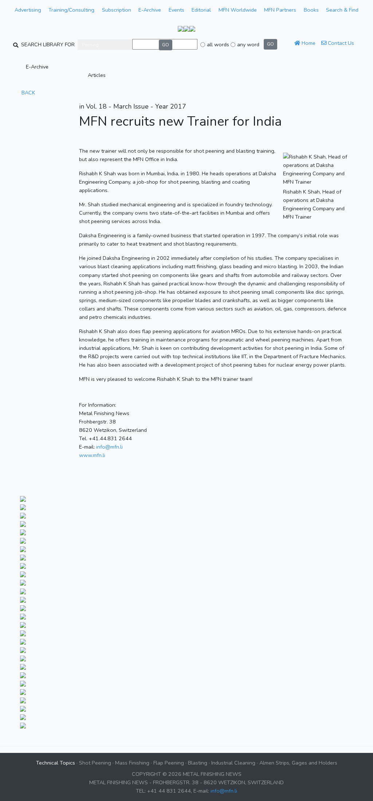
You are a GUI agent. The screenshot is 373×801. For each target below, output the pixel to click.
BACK (27, 92)
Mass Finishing (132, 762)
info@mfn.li (109, 446)
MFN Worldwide (238, 9)
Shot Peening (95, 762)
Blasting (197, 762)
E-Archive (149, 9)
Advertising (28, 9)
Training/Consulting (71, 9)
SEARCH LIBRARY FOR (48, 44)
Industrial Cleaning (233, 762)
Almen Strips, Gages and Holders (298, 762)
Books (311, 9)
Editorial (201, 9)
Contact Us (340, 43)
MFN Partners (280, 9)
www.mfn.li (92, 455)
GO (165, 45)
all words (218, 44)
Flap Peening (168, 762)
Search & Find (342, 9)
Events (176, 9)
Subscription (116, 9)
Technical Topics (55, 762)
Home (307, 43)
